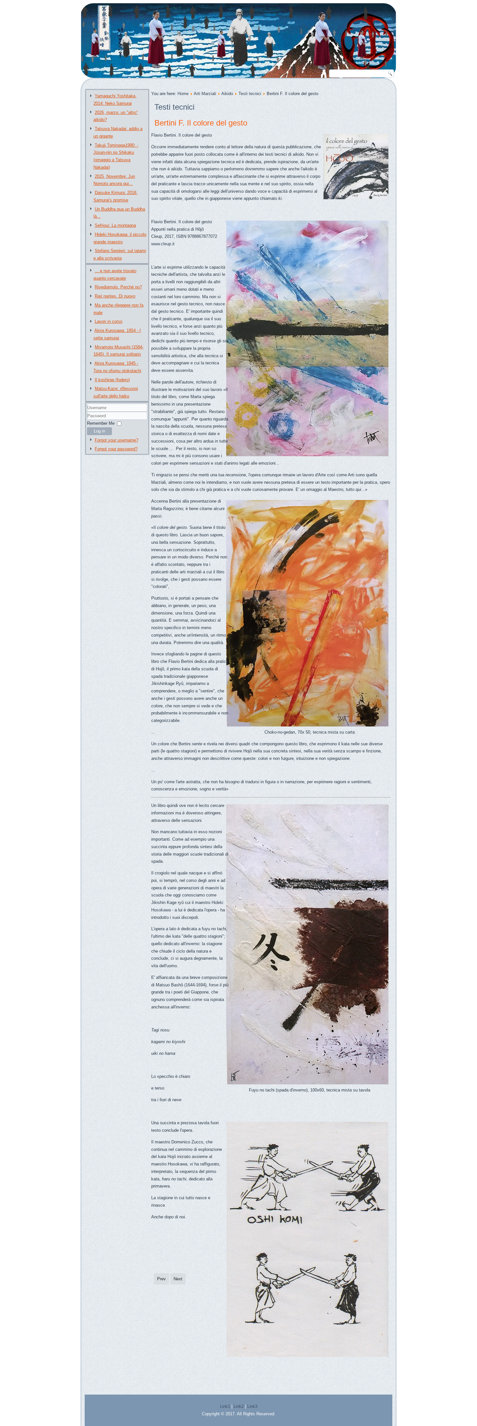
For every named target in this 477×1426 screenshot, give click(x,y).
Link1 (225, 1406)
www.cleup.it (163, 243)
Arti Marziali (205, 93)
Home (183, 93)
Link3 (252, 1406)
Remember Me (101, 423)
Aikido (227, 93)
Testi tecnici (249, 93)
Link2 (239, 1406)
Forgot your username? (116, 440)
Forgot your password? (116, 448)
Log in (99, 431)
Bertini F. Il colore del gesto (200, 122)
